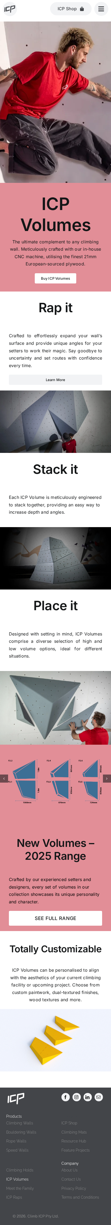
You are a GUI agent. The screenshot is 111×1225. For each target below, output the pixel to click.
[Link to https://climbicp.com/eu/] (10, 9)
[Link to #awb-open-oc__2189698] (101, 9)
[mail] (99, 1097)
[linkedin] (88, 1097)
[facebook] (65, 1097)
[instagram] (76, 1097)
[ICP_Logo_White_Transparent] (16, 1094)
